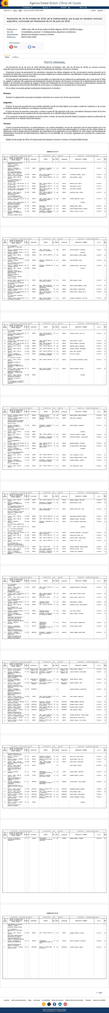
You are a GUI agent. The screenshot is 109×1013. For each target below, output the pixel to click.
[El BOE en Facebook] (54, 1005)
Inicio (15, 10)
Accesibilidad (46, 1000)
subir (100, 993)
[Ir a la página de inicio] (55, 3)
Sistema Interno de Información (74, 1000)
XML (34, 47)
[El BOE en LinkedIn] (60, 1005)
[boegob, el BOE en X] (49, 1005)
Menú (82, 7)
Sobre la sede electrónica (18, 1000)
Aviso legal (37, 1000)
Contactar (6, 1000)
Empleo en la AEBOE (99, 1000)
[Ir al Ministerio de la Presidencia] (4, 3)
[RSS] (43, 1005)
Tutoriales (88, 1000)
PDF (15, 47)
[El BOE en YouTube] (65, 1005)
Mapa (30, 1000)
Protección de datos (57, 1000)
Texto (7, 57)
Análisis (15, 57)
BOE (20, 10)
